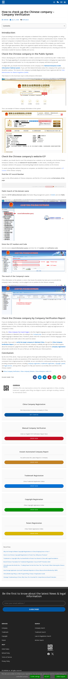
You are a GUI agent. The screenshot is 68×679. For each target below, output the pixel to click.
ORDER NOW (34, 438)
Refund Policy (6, 653)
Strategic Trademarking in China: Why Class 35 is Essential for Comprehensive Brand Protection (30, 577)
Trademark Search (40, 632)
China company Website (27, 371)
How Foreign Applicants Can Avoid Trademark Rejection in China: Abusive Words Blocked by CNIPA (31, 570)
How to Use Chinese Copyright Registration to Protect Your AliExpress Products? (25, 555)
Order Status (5, 649)
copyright (58, 363)
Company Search (40, 628)
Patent (4, 640)
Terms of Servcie (7, 657)
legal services (8, 366)
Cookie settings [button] (35, 676)
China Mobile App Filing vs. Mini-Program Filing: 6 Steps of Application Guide (24, 573)
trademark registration (47, 363)
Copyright (4, 636)
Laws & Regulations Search (43, 636)
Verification (25, 20)
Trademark (5, 632)
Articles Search (39, 640)
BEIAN (53, 195)
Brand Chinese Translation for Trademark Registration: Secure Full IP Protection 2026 (27, 562)
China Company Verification (11, 371)
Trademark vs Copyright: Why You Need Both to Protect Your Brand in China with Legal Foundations (31, 558)
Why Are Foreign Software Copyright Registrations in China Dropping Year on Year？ (27, 551)
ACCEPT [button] (47, 676)
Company (4, 628)
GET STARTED (34, 415)
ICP (50, 371)
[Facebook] (48, 654)
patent (63, 363)
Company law (37, 334)
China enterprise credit (42, 371)
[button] (64, 2)
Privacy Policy (6, 661)
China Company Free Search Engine (18, 332)
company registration (58, 347)
